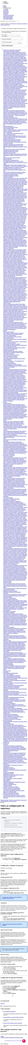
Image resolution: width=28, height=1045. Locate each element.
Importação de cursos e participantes (11, 693)
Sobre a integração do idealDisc (15, 726)
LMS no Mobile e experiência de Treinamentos (13, 704)
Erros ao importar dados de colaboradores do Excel (15, 67)
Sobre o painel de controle (8, 89)
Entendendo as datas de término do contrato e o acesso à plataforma (15, 555)
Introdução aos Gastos (8, 421)
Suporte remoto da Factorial (10, 825)
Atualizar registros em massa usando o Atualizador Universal (14, 579)
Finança (5, 402)
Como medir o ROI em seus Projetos (11, 354)
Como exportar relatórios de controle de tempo (15, 193)
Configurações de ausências (9, 276)
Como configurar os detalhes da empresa (12, 53)
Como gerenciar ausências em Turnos (13, 313)
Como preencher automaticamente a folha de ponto (16, 196)
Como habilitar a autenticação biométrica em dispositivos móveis (14, 97)
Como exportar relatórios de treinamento (12, 676)
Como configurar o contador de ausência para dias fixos (15, 280)
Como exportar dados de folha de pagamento (14, 370)
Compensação (6, 368)
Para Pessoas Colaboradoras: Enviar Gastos (13, 424)
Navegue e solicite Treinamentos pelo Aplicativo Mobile (15, 709)
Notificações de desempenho (9, 776)
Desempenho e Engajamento (9, 611)
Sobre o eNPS (18, 644)
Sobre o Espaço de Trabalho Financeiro (11, 404)
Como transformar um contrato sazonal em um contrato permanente (14, 557)
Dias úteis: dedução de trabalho (16, 327)
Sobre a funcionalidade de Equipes (16, 565)
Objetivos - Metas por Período (9, 632)
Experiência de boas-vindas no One (10, 150)
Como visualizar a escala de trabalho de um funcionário (14, 102)
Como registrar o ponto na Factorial (16, 192)
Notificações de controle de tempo (13, 223)
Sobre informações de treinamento (10, 673)
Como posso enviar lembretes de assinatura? (14, 484)
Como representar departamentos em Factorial (15, 574)
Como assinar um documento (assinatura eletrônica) (14, 478)
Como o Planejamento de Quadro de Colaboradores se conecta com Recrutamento (15, 451)
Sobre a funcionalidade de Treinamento (11, 675)
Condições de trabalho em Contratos (11, 563)
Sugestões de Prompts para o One (10, 151)
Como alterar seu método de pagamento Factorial (13, 790)
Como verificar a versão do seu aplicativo (15, 113)
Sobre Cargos (6, 565)
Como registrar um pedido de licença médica (16, 270)
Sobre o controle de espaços (9, 583)
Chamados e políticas (7, 777)
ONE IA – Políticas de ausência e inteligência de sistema (15, 129)
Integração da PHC (14, 393)
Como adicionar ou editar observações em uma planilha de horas (14, 222)
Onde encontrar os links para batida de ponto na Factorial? (15, 198)
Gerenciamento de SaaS (8, 748)
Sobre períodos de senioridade (17, 287)
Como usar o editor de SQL (13, 468)
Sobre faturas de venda (8, 439)
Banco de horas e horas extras (15, 213)
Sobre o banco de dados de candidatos (11, 502)
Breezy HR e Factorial (22, 734)
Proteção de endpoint (21, 749)
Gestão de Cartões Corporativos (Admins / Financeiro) (13, 423)
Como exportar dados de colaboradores (11, 62)
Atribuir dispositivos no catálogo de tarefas (12, 754)
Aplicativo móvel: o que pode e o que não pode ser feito (15, 82)
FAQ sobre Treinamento (8, 674)
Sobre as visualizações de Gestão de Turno (12, 304)
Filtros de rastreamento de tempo (10, 237)
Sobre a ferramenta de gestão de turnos (14, 305)
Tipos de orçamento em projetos (10, 356)
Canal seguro (6, 634)
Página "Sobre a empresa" (16, 518)
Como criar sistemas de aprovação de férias (15, 260)
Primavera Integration (16, 394)
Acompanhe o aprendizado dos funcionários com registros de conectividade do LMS (13, 698)
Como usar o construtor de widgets (15, 471)
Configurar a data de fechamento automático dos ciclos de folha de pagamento (13, 387)
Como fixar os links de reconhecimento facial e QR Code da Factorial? (13, 203)
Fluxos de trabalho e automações (10, 599)
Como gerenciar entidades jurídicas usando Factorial (14, 52)
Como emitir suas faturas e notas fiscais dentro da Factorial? (14, 205)
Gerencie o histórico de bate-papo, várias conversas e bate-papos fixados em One (14, 138)
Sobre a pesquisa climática (17, 647)
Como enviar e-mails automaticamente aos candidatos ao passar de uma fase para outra (15, 533)
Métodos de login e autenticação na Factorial (17, 59)
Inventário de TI (6, 751)
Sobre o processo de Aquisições (10, 434)
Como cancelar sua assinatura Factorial (11, 789)
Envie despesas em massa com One (10, 160)
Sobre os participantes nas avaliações (16, 615)
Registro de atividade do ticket (9, 784)
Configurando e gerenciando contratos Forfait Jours (14, 225)
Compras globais (7, 750)
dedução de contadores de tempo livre (11, 322)
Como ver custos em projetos (9, 342)
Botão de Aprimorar (7, 158)
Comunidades (6, 651)
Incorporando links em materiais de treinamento (13, 685)
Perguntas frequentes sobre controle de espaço (17, 586)
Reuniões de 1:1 (6, 657)
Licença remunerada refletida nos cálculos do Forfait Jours (14, 236)
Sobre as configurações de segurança (11, 70)
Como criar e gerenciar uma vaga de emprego (13, 511)
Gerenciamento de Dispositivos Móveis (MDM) (13, 747)
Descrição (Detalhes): (6, 39)
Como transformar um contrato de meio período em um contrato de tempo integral (14, 559)
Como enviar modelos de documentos (18, 490)
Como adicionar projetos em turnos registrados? (13, 333)
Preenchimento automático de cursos (11, 691)
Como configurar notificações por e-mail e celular (14, 92)
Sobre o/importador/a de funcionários (14, 87)
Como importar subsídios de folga (18, 288)
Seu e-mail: (4, 34)
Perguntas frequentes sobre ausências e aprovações (16, 267)
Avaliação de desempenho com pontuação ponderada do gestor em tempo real (14, 622)
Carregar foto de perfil (8, 104)
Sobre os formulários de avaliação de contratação (15, 521)
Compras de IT (18, 745)
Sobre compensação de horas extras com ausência (14, 178)
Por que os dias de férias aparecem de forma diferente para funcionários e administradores (15, 274)
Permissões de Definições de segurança (13, 826)
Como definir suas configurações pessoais (12, 96)
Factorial (21, 1037)
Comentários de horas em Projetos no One (12, 168)
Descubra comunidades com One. (10, 127)
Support (5, 6)
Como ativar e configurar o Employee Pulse (12, 665)
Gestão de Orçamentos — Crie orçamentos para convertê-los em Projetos (13, 361)
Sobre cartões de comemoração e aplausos (12, 653)
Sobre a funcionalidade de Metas (10, 628)
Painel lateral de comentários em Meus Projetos (13, 352)
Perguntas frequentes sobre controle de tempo (16, 227)
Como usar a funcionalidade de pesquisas (12, 641)
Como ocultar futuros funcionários (13, 567)
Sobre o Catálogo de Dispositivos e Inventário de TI (15, 759)
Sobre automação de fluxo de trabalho (11, 600)
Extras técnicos (13, 428)
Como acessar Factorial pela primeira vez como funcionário (14, 105)
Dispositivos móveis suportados (17, 112)
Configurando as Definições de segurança (13, 823)
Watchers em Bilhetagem (8, 783)
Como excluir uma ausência (9, 269)
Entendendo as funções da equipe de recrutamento (14, 571)
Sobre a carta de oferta (19, 513)
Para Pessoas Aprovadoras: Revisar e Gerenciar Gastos (12, 426)
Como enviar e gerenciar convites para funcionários (15, 121)
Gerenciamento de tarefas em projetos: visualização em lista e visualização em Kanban (15, 346)
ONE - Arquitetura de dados (9, 134)
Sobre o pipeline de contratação (16, 505)
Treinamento (6, 672)
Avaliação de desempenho (8, 612)
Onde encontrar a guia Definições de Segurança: (12, 820)
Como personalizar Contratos (15, 551)
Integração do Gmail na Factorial (14, 728)
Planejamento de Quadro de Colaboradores (12, 442)
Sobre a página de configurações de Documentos (13, 459)
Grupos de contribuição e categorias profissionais (13, 573)
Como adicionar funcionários (17, 66)
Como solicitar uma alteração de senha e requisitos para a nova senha (13, 99)
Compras (5, 430)
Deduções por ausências (8, 321)
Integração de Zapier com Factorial (10, 731)
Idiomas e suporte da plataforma (14, 120)
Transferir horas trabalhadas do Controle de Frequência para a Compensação (15, 383)
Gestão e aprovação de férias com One (11, 131)
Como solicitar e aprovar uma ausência (14, 257)
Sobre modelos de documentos (15, 492)
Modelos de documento (8, 488)
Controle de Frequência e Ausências (11, 175)
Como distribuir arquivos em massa (19, 457)
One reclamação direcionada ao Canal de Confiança (14, 172)
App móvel (5, 109)
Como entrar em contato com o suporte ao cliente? (14, 795)
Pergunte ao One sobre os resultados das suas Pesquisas (15, 154)
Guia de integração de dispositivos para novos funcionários (14, 755)
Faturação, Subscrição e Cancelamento (11, 788)
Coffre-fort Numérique (8, 497)
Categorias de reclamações (14, 636)
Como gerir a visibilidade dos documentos (15, 461)
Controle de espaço (7, 582)
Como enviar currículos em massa (14, 531)
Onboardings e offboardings (20, 748)
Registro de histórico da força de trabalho (12, 407)
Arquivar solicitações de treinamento (11, 715)
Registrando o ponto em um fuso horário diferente (15, 241)
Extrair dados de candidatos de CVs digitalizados (14, 543)
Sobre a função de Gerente (16, 566)
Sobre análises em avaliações (9, 613)
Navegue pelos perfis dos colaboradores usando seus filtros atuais (15, 578)
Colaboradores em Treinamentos (10, 714)
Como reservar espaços (20, 583)
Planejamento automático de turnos (10, 317)
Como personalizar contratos (15, 554)
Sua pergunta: (5, 36)
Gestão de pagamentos (8, 436)
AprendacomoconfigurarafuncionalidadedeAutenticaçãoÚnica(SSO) (12, 898)
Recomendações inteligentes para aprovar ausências (14, 265)
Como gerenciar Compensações (10, 373)
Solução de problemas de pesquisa (14, 650)
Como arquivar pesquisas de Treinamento (12, 719)
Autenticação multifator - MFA (15, 73)
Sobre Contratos (23, 548)
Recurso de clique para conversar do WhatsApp (15, 516)
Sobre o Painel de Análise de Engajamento (12, 646)
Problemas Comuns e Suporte (14, 427)
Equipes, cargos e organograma (10, 564)
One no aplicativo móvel (8, 128)
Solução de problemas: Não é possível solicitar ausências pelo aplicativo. (14, 272)
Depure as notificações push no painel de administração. (15, 81)
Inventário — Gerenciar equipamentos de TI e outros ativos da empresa (13, 761)
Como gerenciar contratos (8, 549)
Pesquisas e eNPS (7, 640)
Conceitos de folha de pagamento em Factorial (13, 369)
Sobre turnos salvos (18, 315)
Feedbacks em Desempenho (14, 624)
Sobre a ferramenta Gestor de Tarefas (11, 588)
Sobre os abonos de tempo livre (15, 256)
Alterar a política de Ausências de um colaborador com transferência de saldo (14, 301)
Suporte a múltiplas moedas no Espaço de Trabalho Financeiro (14, 405)
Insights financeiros (7, 403)
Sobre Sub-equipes (7, 581)
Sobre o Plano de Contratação (12, 541)
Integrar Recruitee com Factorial (10, 736)
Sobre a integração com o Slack (20, 730)
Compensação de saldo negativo (15, 235)
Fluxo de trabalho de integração (10, 603)
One (4, 125)
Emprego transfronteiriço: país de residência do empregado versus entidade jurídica (13, 79)
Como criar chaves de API (9, 60)
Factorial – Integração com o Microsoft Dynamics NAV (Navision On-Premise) (15, 739)
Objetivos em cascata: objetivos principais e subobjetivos (14, 632)
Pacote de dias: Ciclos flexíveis (10, 295)
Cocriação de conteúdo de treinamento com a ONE (14, 699)
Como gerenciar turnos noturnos (20, 307)
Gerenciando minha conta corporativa (11, 51)
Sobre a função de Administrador (10, 594)
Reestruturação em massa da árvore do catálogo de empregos (15, 576)
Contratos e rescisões (7, 547)
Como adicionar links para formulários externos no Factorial (15, 123)
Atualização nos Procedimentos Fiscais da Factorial (12, 207)
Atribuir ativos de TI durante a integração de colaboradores (14, 758)
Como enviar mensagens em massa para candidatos (14, 536)
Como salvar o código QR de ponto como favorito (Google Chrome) (14, 216)
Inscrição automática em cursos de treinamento (13, 716)
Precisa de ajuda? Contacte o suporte (11, 794)
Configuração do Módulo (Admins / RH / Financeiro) (13, 422)
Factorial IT (5, 744)
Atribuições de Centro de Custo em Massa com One (14, 165)
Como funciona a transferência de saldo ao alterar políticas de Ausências (15, 298)
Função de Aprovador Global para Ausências (17, 264)
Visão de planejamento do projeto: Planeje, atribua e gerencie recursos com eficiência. (14, 348)
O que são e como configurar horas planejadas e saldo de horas (14, 181)
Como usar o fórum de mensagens (10, 511)
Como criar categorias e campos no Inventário (17, 762)
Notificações (6, 763)
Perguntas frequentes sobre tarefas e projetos (12, 351)
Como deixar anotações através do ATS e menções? (14, 522)
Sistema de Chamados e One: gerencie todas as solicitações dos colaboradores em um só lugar (13, 145)
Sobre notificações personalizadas (20, 601)
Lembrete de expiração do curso (10, 679)
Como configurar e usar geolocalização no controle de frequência (13, 188)
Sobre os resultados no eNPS (15, 642)
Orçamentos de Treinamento (9, 703)
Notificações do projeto (8, 767)
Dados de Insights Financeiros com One (11, 140)
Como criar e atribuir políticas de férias (14, 278)
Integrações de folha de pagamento (10, 392)
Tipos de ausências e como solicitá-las (11, 271)
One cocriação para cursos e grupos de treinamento (14, 149)
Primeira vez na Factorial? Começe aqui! (12, 50)
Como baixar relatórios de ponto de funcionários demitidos (15, 238)
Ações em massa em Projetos (9, 363)
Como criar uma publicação (9, 652)
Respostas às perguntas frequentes (10, 117)
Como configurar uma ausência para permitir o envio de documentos (14, 296)
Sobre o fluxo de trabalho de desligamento (13, 603)
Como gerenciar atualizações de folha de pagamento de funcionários (15, 371)
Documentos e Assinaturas (9, 455)
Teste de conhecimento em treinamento (11, 686)
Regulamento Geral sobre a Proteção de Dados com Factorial (14, 515)
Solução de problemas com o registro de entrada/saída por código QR (14, 240)
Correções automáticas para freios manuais (17, 231)
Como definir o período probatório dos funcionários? (15, 570)
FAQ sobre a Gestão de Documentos (15, 462)
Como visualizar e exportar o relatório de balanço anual (14, 315)
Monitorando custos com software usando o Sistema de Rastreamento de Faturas (15, 433)
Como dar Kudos (7, 670)
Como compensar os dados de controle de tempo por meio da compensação (14, 380)
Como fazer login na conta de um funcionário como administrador (15, 69)
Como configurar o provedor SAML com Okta (13, 1017)
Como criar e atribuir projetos (9, 335)
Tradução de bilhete (7, 785)
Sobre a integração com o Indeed (10, 725)
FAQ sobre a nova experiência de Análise (16, 474)
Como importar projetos (8, 338)
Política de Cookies (5, 1037)
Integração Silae (6, 393)
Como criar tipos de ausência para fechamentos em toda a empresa (13, 262)
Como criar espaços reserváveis (10, 584)
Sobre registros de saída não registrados (11, 197)
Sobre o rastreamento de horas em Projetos (12, 336)
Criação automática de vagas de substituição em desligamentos (15, 561)
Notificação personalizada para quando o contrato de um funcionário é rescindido (15, 605)
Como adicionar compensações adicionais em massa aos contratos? (14, 375)
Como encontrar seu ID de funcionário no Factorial (14, 220)
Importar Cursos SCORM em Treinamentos (12, 708)
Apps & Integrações (7, 720)
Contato (2, 1036)
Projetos (5, 330)
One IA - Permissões (7, 132)
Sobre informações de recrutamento (16, 526)
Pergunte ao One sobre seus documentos (12, 139)
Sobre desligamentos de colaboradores (11, 548)
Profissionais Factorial (18, 381)
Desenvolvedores (14, 750)
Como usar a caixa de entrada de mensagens (16, 509)
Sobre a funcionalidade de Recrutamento (13, 503)
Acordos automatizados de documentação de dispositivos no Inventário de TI (12, 757)
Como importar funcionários (9, 1011)
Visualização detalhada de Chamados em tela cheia (14, 782)
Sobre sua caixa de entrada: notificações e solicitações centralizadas (14, 93)
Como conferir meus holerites (9, 459)
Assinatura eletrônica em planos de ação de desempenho (15, 485)
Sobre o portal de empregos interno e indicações (15, 505)
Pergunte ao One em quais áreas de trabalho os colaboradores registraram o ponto (13, 174)
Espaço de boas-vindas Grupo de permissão (12, 1023)
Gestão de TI (6, 743)
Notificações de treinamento (9, 768)
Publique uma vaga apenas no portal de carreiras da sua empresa (15, 545)
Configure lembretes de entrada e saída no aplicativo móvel (14, 223)
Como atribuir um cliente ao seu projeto (11, 344)
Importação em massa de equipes (20, 572)
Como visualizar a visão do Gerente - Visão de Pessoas (15, 341)
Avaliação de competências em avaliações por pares (14, 630)
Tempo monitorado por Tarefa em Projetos (12, 364)
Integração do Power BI (13, 737)
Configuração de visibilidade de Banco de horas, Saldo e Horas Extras (15, 243)
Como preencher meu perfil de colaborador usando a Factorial (15, 90)
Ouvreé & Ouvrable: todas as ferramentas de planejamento (14, 329)
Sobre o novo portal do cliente (9, 791)
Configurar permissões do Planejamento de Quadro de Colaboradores (14, 449)
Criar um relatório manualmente (13, 475)
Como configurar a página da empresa (15, 64)
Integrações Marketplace (8, 724)
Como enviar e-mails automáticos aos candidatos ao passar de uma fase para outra (15, 528)
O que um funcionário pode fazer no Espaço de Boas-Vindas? (13, 76)
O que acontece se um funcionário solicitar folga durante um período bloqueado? (14, 251)
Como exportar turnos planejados (10, 309)
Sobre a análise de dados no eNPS (14, 643)
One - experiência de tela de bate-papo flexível (13, 133)
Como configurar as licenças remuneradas (14, 279)
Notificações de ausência (8, 773)
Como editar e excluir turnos (12, 306)
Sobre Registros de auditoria (21, 60)
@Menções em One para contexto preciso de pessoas (14, 135)
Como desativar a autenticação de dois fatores (13, 73)
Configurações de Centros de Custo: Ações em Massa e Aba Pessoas (15, 411)
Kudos (4, 669)
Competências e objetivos (8, 627)
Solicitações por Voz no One (9, 152)
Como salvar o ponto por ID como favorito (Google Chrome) (14, 219)
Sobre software (10, 432)
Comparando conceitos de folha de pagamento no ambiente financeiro (15, 416)
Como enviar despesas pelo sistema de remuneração (15, 373)
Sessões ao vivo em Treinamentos (10, 717)
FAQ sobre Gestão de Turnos (17, 318)
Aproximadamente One (8, 126)
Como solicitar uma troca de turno (13, 312)
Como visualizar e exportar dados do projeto (12, 334)
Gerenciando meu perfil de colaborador (11, 88)
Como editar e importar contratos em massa (15, 551)
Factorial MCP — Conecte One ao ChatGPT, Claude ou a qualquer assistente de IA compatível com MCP (15, 167)
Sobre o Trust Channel (8, 635)
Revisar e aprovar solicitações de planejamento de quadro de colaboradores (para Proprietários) (15, 447)
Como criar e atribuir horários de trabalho (14, 194)
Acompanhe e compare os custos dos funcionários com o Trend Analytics (15, 410)
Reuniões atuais (16, 659)
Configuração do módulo (8, 437)
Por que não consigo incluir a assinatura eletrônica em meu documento (14, 481)
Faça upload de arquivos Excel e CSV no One (13, 161)
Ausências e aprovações (8, 248)
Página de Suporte (4, 800)
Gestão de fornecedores (21, 436)
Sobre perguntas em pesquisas (19, 645)
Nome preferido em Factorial (21, 103)
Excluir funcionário (19, 560)
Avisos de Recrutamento (8, 772)
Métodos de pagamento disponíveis (10, 793)
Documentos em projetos (8, 350)
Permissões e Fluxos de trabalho (10, 590)
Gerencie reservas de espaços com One (11, 157)
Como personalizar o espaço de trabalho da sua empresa (13, 63)
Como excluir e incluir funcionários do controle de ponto (15, 182)
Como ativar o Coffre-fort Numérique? (11, 498)
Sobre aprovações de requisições (16, 520)
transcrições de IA (13, 661)
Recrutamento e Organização (9, 500)
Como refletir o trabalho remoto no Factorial (12, 232)
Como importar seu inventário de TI (18, 753)
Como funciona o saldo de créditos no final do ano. (16, 294)
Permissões (5, 593)
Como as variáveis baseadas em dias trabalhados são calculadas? (13, 389)
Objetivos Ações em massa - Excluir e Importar (13, 629)
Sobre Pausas (7, 24)
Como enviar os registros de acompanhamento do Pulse (14, 668)
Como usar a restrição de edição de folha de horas (15, 214)
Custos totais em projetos (8, 353)
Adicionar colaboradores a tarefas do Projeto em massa (15, 365)
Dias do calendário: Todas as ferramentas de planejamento (13, 323)
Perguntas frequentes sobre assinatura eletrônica (14, 482)
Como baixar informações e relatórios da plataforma (14, 122)
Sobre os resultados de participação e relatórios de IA (14, 666)
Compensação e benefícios (9, 367)
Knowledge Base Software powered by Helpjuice (14, 1040)
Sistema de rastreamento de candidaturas (12, 501)
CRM (4, 438)
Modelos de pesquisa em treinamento (11, 687)
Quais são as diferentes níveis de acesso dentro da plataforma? (14, 568)
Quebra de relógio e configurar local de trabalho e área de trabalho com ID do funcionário (15, 245)
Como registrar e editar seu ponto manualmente (15, 190)
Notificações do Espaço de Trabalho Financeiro (13, 774)
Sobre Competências (22, 628)
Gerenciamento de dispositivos (9, 749)
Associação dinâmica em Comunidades (17, 656)
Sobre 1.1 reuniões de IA (8, 658)
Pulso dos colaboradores (8, 664)
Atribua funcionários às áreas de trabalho (14, 577)
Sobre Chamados (7, 779)
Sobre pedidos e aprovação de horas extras (15, 179)
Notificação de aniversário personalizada (12, 592)
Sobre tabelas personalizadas (16, 65)
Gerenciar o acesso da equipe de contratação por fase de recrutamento (15, 544)
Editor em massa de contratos (9, 557)
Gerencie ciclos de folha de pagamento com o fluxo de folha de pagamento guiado (15, 390)
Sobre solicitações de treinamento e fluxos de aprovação (15, 678)
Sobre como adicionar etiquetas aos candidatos (14, 514)
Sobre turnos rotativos (13, 311)
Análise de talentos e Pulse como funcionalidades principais (14, 619)
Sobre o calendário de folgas (9, 249)
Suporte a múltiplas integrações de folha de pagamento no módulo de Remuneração (15, 396)
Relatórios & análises (7, 466)
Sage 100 (9, 399)
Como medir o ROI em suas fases (10, 357)
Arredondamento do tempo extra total (11, 242)
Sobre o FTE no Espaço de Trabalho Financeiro (15, 415)
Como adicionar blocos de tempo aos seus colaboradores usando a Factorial (14, 200)
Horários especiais (14, 210)
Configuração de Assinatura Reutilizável (16, 486)
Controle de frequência (8, 177)
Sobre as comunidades (19, 653)
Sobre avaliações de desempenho (16, 617)
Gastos (4, 420)
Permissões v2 (13, 598)
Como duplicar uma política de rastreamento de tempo (15, 246)
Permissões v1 (6, 598)
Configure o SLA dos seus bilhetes (10, 786)
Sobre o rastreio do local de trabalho (19, 184)
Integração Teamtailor (12, 734)
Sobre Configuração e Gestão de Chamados (12, 778)
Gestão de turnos (6, 302)
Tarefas (4, 587)
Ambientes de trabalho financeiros (16, 414)
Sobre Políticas (6, 780)
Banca (14, 436)
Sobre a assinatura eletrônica (9, 479)
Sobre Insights (6, 467)
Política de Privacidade (14, 1037)
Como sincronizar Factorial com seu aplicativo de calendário (15, 94)
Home (4, 5)
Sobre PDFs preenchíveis (12, 494)
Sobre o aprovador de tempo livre (14, 259)
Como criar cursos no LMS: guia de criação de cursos (14, 692)
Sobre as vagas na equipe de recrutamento (16, 535)
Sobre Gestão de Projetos (8, 331)
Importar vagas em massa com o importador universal (15, 542)
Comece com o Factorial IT (9, 745)
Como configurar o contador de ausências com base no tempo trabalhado (15, 282)
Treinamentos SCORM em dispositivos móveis (13, 710)
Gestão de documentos (8, 456)
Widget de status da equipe (14, 218)
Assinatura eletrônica (7, 477)
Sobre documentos (7, 457)
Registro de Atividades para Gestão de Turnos (13, 319)
